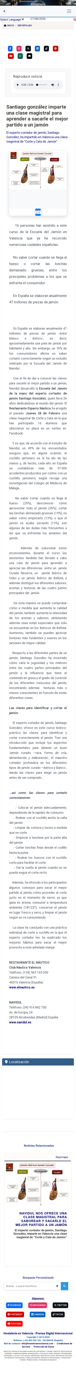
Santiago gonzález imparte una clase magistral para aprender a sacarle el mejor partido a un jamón (37, 116)
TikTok (59, 1314)
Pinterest (16, 1314)
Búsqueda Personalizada (38, 1277)
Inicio (10, 25)
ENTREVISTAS (9, 1358)
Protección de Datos (44, 1346)
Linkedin (38, 1314)
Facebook (15, 1305)
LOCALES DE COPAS (46, 1353)
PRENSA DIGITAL (32, 1360)
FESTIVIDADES (20, 1358)
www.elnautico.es (22, 987)
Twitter (62, 1305)
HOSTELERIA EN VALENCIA (47, 1360)
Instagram (38, 1305)
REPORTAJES (35, 1356)
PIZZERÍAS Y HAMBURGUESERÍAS (16, 1353)
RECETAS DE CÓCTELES (64, 1356)
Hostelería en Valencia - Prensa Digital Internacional (38, 1333)
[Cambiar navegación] (69, 11)
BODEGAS (57, 1353)
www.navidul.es (20, 1022)
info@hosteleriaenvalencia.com (37, 1343)
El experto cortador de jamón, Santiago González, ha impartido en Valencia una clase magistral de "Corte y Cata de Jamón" (37, 137)
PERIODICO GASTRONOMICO (51, 1358)
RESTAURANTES (66, 1351)
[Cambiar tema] (4, 11)
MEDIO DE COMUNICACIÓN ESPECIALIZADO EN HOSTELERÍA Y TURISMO (28, 1351)
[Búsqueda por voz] (57, 1286)
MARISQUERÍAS (33, 1353)
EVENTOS (57, 1351)
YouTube (15, 1323)
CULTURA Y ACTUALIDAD (21, 1356)
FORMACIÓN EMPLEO (32, 1358)
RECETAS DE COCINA (47, 1356)
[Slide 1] (38, 212)
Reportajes (25, 25)
